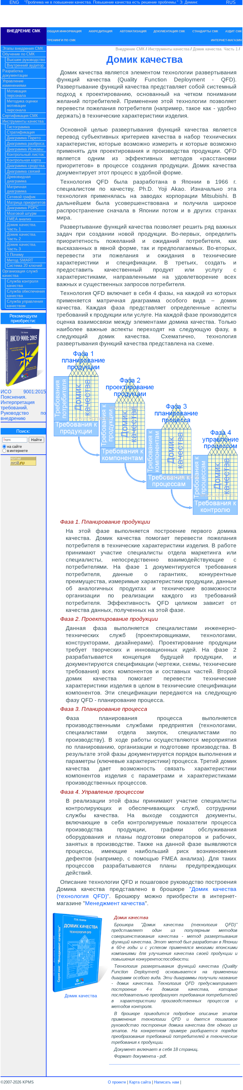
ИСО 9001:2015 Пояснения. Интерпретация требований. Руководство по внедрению (23, 405)
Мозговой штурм (21, 213)
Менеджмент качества (115, 903)
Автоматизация (133, 31)
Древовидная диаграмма (19, 178)
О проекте (117, 1082)
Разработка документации (15, 73)
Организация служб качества (20, 273)
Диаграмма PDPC (23, 208)
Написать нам (166, 1082)
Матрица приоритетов (26, 202)
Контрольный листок (25, 154)
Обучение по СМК (18, 54)
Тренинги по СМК (61, 40)
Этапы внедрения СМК (22, 48)
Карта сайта (140, 1082)
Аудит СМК (233, 31)
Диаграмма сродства (25, 166)
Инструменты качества (169, 49)
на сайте (14, 447)
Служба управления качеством (25, 303)
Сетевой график (21, 197)
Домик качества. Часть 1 (216, 49)
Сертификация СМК (20, 115)
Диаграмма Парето (24, 138)
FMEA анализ (19, 219)
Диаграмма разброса (25, 143)
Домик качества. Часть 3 (21, 246)
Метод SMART (20, 260)
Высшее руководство (26, 59)
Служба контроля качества (22, 283)
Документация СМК (169, 31)
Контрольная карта (24, 160)
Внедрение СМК (131, 49)
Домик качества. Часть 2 (21, 236)
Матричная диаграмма (16, 189)
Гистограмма (18, 127)
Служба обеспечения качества (26, 293)
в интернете (17, 451)
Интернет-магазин (226, 40)
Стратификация (21, 132)
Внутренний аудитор (25, 65)
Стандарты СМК (205, 31)
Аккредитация (100, 31)
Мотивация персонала (16, 93)
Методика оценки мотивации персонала (22, 105)
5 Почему (15, 254)
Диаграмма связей (23, 171)
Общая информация (64, 31)
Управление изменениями (14, 83)
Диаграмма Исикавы (25, 149)
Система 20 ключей (24, 265)
